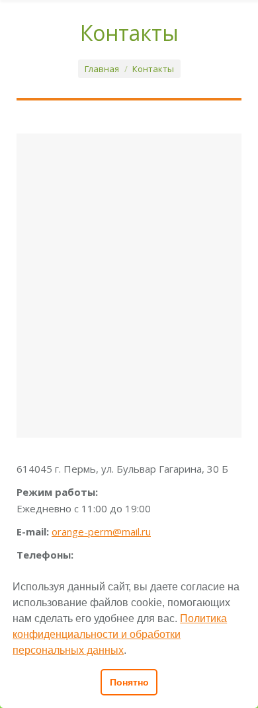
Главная (102, 69)
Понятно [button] (129, 682)
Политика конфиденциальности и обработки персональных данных (120, 634)
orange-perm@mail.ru (101, 531)
